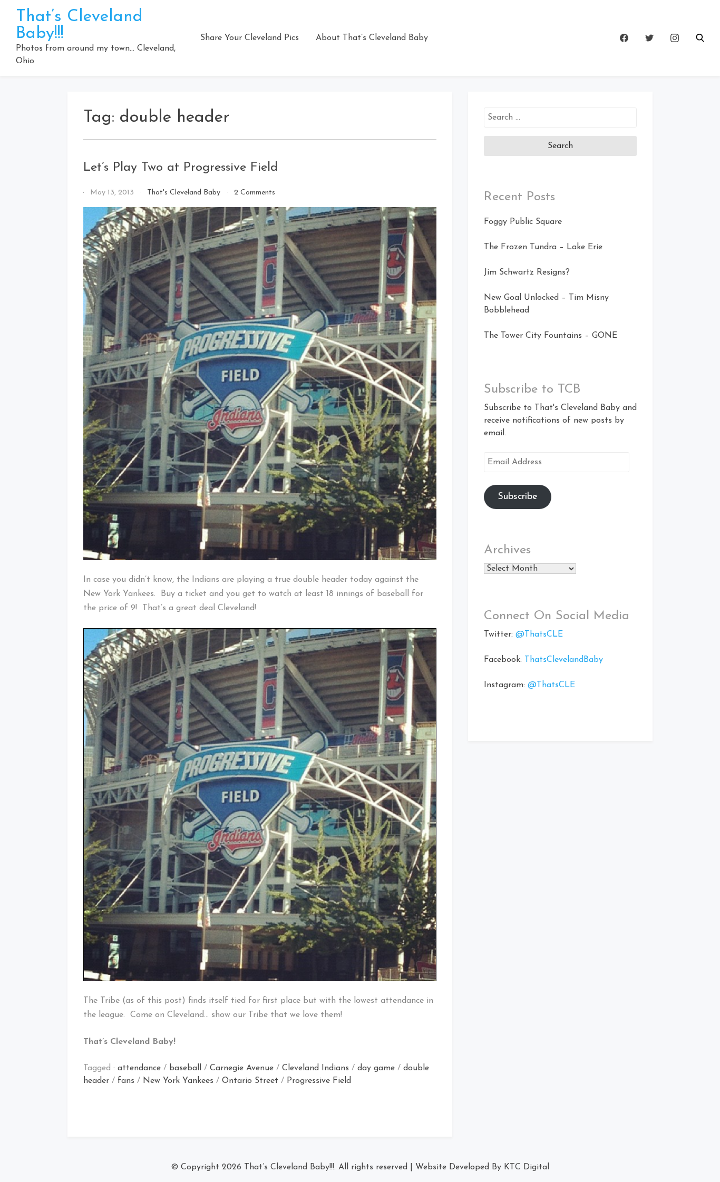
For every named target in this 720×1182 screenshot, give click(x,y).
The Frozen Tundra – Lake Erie (543, 247)
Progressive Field (319, 1081)
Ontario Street (250, 1081)
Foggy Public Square (523, 222)
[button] (700, 38)
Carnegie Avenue (242, 1068)
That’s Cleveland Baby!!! (289, 1167)
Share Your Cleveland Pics (249, 38)
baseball (185, 1068)
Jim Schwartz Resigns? (527, 272)
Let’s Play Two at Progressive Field (180, 167)
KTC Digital (526, 1167)
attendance (139, 1068)
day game (376, 1068)
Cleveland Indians (315, 1068)
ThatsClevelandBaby (563, 660)
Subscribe (518, 497)
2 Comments (254, 193)
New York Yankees (178, 1081)
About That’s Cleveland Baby (372, 38)
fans (126, 1081)
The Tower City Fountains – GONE (550, 335)
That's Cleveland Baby (183, 193)
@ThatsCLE (539, 634)
